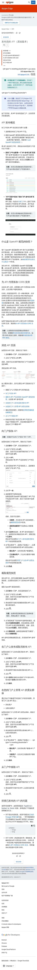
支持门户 (4, 913)
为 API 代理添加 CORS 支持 (18, 845)
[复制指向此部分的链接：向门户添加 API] (19, 431)
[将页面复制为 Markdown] (4, 45)
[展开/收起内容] (10, 51)
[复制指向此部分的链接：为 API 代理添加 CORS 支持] (32, 282)
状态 (3, 910)
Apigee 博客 (5, 927)
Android (4, 940)
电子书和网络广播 (7, 895)
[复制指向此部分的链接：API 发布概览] (17, 123)
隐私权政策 (5, 960)
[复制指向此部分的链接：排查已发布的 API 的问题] (29, 801)
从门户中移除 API (12, 416)
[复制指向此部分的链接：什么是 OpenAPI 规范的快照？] (4, 245)
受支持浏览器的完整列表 (21, 333)
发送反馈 (6, 37)
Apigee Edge (7, 8)
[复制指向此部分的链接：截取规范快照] (18, 573)
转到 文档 (23, 74)
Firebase (4, 946)
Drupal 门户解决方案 (19, 108)
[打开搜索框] (29, 2)
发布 (13, 29)
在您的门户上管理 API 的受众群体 (17, 406)
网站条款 (13, 960)
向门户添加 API (11, 393)
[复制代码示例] (34, 826)
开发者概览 (5, 921)
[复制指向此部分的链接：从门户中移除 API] (22, 767)
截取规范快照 (16, 522)
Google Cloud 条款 (23, 960)
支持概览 (4, 906)
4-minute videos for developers (11, 924)
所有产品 (4, 952)
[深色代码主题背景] (32, 826)
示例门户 (21, 201)
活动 (3, 889)
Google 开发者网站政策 (26, 871)
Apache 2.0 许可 (30, 869)
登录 (33, 2)
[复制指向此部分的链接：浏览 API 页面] (18, 345)
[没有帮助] (19, 32)
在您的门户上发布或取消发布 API (17, 403)
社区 (3, 903)
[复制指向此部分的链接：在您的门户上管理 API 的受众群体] (6, 693)
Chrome (4, 943)
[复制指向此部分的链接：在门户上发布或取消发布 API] (33, 647)
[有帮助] (16, 32)
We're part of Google (8, 886)
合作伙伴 (4, 892)
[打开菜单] (3, 2)
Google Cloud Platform (9, 949)
